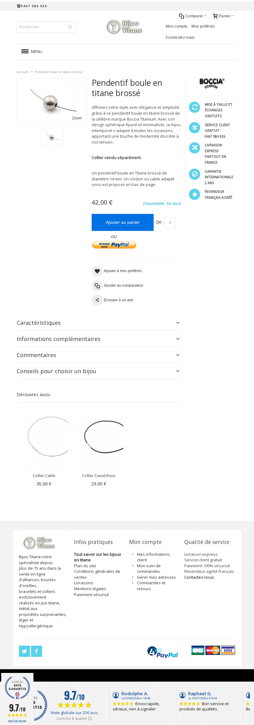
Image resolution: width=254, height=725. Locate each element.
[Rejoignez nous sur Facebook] (36, 651)
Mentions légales (90, 588)
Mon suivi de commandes (149, 568)
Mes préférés (203, 26)
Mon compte (177, 26)
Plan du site (85, 565)
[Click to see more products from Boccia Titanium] (211, 83)
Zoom (77, 118)
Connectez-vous (180, 37)
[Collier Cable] (44, 439)
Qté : (160, 222)
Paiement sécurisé (91, 594)
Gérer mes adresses (156, 577)
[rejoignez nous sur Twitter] (25, 651)
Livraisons (83, 583)
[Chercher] (70, 27)
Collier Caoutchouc (99, 475)
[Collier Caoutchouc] (99, 439)
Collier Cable (44, 475)
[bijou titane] (127, 27)
